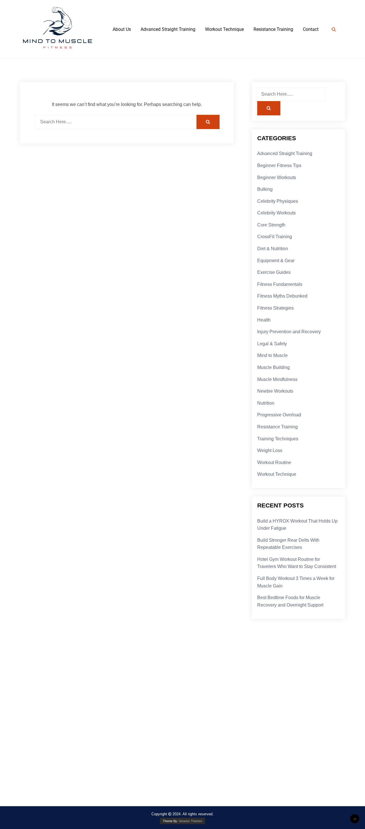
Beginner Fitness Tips (279, 165)
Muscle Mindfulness (277, 379)
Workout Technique (224, 29)
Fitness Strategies (275, 308)
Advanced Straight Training (168, 29)
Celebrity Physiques (277, 201)
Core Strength (271, 224)
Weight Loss (269, 450)
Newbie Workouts (275, 391)
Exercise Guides (274, 272)
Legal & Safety (272, 343)
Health (264, 320)
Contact (311, 29)
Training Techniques (277, 438)
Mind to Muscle (272, 355)
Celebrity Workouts (276, 212)
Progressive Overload (279, 414)
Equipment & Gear (276, 260)
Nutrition (265, 403)
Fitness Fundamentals (279, 284)
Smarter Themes (190, 821)
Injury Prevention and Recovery (289, 331)
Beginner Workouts (276, 177)
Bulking (265, 189)
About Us (122, 29)
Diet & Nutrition (272, 248)
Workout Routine (274, 462)
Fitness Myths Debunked (282, 296)
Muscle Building (273, 367)
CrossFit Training (274, 236)
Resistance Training (273, 29)
